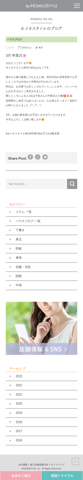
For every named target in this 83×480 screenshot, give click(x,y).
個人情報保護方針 (39, 464)
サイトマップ (58, 464)
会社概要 (23, 464)
